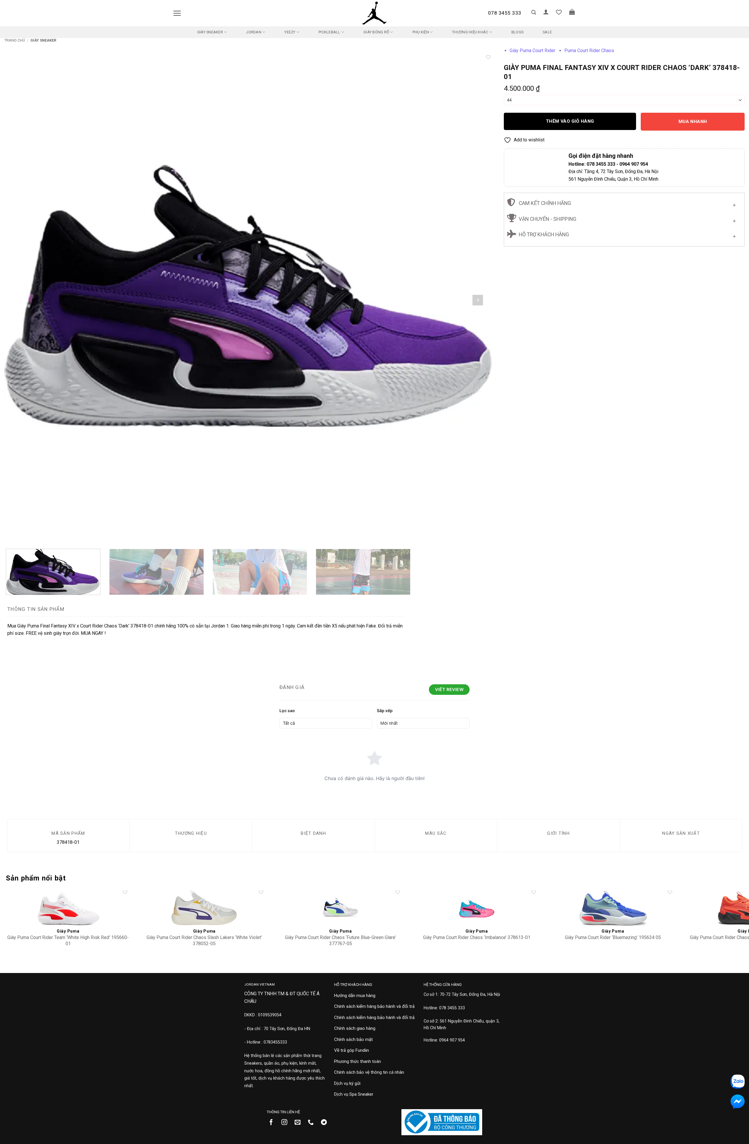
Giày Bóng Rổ (376, 32)
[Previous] (21, 300)
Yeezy (289, 32)
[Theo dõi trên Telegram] (326, 1122)
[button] (177, 13)
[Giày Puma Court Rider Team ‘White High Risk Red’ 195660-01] (68, 908)
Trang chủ (14, 40)
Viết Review (449, 689)
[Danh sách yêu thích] (558, 12)
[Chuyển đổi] (734, 204)
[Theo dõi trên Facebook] (273, 1122)
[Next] (478, 300)
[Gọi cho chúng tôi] (313, 1122)
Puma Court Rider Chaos (589, 50)
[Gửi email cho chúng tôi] (300, 1122)
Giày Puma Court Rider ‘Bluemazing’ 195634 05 (613, 937)
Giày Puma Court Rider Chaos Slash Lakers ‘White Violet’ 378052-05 (204, 940)
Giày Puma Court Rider (532, 50)
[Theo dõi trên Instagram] (286, 1122)
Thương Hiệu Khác (470, 32)
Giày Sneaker (210, 32)
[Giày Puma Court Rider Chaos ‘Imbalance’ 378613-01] (476, 908)
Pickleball (329, 32)
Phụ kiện (421, 32)
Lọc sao (287, 710)
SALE (547, 32)
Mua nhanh (692, 121)
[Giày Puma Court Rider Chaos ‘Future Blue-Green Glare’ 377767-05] (340, 908)
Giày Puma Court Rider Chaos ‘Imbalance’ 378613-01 (476, 937)
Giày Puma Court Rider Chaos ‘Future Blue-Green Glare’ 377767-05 (340, 940)
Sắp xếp (385, 710)
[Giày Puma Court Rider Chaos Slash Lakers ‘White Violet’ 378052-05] (204, 908)
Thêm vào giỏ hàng (570, 121)
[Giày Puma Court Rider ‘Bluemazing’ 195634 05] (613, 908)
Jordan (253, 32)
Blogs (517, 32)
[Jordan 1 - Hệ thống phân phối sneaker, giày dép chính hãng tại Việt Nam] (374, 13)
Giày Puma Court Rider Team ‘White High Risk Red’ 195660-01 (68, 940)
